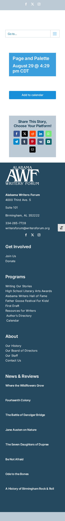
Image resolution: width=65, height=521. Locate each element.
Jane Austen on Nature (20, 429)
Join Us (10, 256)
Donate (10, 261)
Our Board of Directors (21, 350)
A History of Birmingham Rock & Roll (29, 488)
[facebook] (26, 234)
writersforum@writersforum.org (27, 228)
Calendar (12, 320)
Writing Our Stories (18, 286)
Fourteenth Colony (18, 400)
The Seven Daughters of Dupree (27, 444)
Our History (13, 346)
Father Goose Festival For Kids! (27, 301)
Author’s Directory (18, 315)
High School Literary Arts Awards (28, 291)
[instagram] (39, 234)
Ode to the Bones (17, 474)
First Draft (12, 306)
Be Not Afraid (14, 459)
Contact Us (13, 360)
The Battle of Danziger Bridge (25, 415)
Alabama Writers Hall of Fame (26, 296)
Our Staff (11, 355)
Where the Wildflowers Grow (24, 385)
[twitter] (32, 234)
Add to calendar (32, 95)
